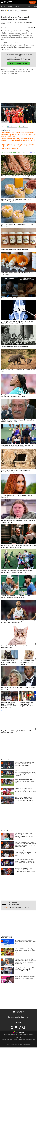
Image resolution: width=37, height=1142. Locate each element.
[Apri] (2, 2)
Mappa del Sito (25, 1021)
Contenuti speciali (8, 1021)
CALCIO (5, 14)
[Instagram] (23, 1028)
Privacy (15, 1039)
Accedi (32, 2)
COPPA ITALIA (27, 6)
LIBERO (5, 1034)
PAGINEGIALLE (15, 1034)
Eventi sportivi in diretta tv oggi (19, 907)
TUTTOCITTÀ (12, 1035)
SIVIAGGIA (20, 1035)
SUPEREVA (18, 1037)
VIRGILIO (10, 1034)
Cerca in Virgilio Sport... (17, 1017)
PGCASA (31, 1034)
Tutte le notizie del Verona (9, 148)
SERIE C (18, 6)
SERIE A (3, 6)
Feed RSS (32, 1021)
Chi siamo (4, 1039)
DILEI (17, 1035)
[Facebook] (12, 1028)
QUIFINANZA (26, 1035)
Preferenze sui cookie (30, 1039)
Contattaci (17, 1021)
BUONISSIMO (32, 1035)
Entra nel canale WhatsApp (19, 63)
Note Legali (9, 1039)
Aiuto (18, 1040)
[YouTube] (16, 1028)
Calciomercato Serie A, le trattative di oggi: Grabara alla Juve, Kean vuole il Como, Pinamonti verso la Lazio (18, 145)
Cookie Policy (22, 1039)
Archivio (18, 1022)
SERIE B (10, 6)
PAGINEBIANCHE (5, 1035)
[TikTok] (19, 1028)
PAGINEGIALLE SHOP (24, 1034)
